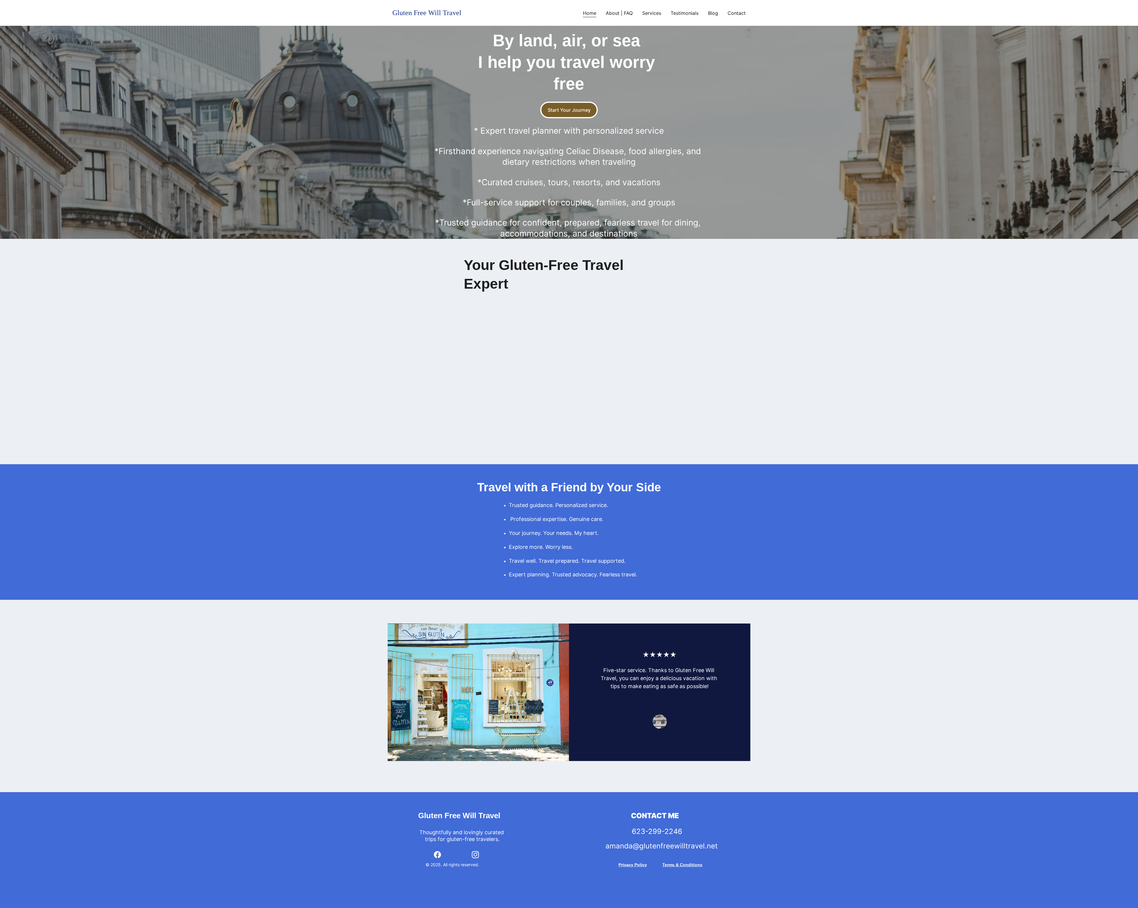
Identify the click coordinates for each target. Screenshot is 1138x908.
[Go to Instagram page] (475, 854)
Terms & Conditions (682, 864)
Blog (713, 13)
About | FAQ (619, 13)
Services (651, 13)
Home (589, 13)
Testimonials (685, 13)
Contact (737, 13)
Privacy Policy (632, 864)
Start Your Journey (569, 110)
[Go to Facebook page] (437, 854)
